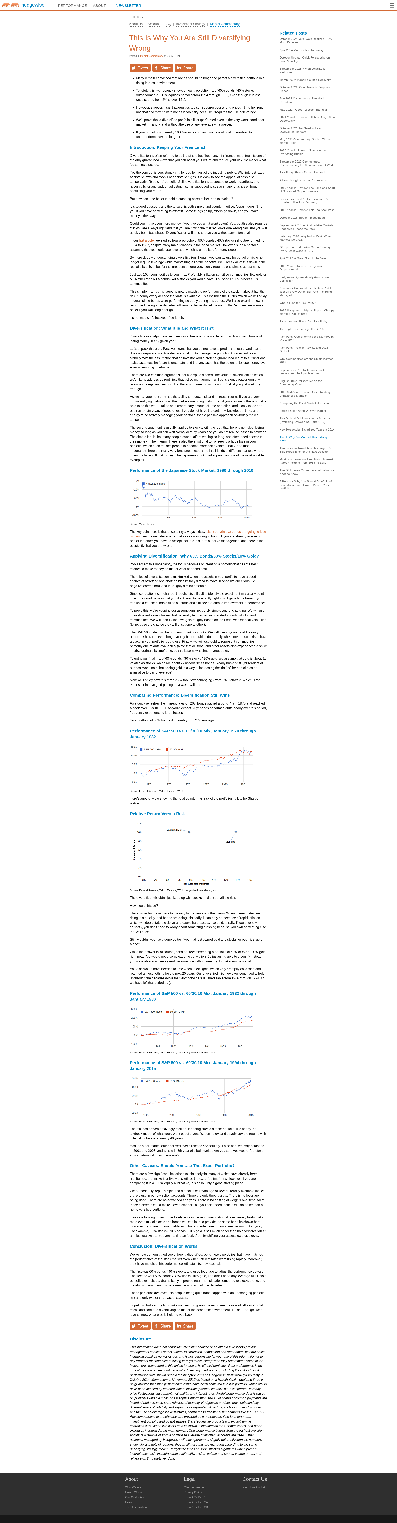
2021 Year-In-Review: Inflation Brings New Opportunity (307, 118)
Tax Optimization (136, 1507)
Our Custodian (134, 1497)
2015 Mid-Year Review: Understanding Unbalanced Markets (305, 393)
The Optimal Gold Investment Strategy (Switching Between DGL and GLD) (305, 420)
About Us (136, 24)
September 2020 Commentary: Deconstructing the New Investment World (307, 163)
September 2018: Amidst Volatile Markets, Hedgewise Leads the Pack (307, 227)
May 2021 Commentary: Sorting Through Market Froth (306, 141)
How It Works (133, 1492)
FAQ (168, 24)
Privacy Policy (193, 1492)
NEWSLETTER (128, 5)
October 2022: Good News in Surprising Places (306, 89)
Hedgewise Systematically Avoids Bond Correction (305, 278)
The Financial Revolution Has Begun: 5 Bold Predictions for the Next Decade (305, 449)
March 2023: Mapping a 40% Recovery (305, 79)
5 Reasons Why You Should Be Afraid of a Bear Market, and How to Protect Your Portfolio (307, 485)
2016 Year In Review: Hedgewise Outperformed (301, 267)
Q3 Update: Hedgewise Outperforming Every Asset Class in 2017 (305, 249)
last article (146, 240)
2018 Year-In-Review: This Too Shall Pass (307, 210)
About (131, 1479)
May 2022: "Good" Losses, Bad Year (303, 109)
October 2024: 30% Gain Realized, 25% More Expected (306, 40)
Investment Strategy (190, 24)
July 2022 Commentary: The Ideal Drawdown (302, 100)
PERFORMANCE (72, 5)
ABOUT (99, 5)
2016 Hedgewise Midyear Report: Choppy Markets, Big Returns (307, 312)
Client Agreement (195, 1487)
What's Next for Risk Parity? (298, 302)
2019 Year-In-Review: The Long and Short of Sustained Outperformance (307, 189)
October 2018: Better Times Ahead (302, 217)
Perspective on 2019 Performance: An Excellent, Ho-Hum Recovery (304, 200)
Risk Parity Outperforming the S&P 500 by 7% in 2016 (307, 338)
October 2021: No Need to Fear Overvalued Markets (300, 130)
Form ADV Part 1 (195, 1497)
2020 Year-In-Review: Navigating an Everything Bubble (303, 152)
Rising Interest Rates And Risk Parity (303, 321)
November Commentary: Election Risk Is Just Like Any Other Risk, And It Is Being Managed (306, 291)
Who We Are (133, 1487)
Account (154, 24)
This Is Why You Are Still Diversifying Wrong (189, 42)
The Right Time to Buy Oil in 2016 (302, 329)
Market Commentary (225, 24)
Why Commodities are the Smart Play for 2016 (306, 360)
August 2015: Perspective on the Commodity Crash (301, 382)
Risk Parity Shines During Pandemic (303, 172)
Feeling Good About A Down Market (303, 410)
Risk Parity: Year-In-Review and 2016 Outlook (304, 349)
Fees (128, 1502)
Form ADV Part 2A (196, 1502)
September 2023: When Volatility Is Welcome (302, 70)
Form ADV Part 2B (196, 1507)
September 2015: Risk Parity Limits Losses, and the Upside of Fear (302, 371)
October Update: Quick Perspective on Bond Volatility (305, 59)
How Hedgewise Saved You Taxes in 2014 (307, 429)
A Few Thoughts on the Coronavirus (303, 180)
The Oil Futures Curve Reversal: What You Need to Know (307, 472)
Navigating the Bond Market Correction (305, 403)
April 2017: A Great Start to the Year (303, 258)
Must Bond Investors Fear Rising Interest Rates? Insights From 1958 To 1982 (306, 461)
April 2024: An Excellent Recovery (302, 50)
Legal (190, 1479)
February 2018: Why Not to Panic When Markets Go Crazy (306, 237)
